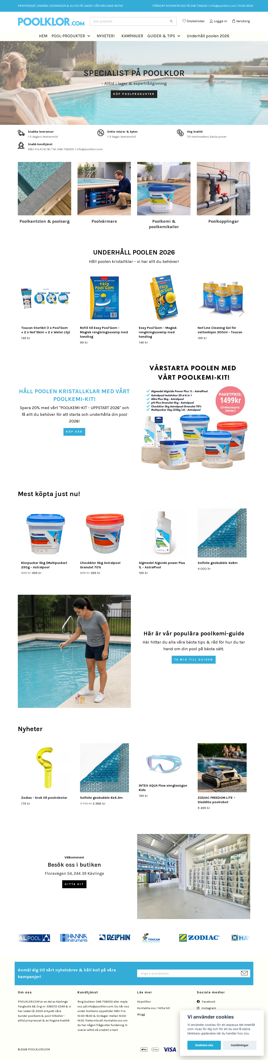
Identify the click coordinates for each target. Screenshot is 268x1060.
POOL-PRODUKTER (68, 45)
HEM (43, 45)
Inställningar (240, 1045)
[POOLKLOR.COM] (76, 23)
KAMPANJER (132, 45)
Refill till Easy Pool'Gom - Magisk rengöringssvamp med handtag (104, 341)
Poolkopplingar (223, 230)
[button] (89, 45)
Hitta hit (74, 893)
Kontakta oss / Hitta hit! (153, 1017)
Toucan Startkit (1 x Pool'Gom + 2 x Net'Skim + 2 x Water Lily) (45, 339)
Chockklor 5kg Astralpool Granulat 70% (100, 574)
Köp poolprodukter (134, 103)
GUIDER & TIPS (161, 45)
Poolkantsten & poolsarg (44, 230)
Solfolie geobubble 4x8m (218, 572)
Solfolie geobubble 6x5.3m (101, 807)
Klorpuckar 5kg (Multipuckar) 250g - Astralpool (44, 574)
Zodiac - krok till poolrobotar (44, 807)
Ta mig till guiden (193, 669)
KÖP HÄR (74, 441)
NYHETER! (106, 45)
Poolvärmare (104, 230)
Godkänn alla (204, 1045)
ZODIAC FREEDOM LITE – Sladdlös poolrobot (216, 809)
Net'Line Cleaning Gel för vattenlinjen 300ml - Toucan (220, 339)
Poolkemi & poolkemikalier (164, 233)
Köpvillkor (144, 1011)
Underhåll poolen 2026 (208, 45)
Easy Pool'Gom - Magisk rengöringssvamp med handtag (158, 341)
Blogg (141, 1024)
